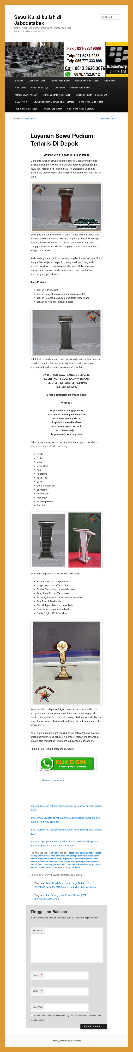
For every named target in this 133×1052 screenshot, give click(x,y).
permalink (75, 867)
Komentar (38, 930)
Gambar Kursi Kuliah (60, 80)
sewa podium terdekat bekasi (74, 864)
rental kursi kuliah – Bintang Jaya (91, 94)
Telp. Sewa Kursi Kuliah (26, 108)
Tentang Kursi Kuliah (52, 108)
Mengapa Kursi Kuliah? (26, 94)
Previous (104, 118)
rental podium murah (40, 855)
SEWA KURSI (21, 101)
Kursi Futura (109, 80)
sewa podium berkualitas (81, 855)
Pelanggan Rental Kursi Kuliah (56, 94)
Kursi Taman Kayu (39, 87)
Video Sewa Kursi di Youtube (80, 108)
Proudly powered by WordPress (66, 1040)
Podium (55, 852)
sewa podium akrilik (60, 855)
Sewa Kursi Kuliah (48, 867)
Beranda (19, 80)
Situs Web (37, 1006)
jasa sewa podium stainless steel (85, 852)
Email (37, 990)
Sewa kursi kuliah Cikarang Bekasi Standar (53, 101)
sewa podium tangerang (48, 864)
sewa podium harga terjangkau (58, 858)
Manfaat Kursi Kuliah (80, 87)
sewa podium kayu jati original (72, 861)
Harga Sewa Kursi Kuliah (86, 80)
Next (115, 118)
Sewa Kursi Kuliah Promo (91, 101)
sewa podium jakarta (83, 858)
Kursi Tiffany (59, 87)
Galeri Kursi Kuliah (36, 80)
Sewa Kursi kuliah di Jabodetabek (37, 19)
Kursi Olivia (20, 87)
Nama (37, 975)
